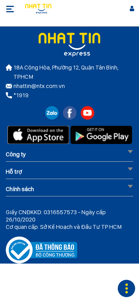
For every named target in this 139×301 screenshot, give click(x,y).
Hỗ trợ (14, 171)
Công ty (16, 154)
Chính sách (20, 189)
